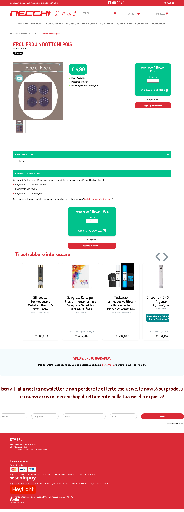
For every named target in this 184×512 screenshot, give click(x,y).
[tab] (92, 154)
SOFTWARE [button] (107, 23)
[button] (60, 65)
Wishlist (132, 13)
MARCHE (24, 33)
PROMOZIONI (158, 23)
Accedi (167, 2)
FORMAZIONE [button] (124, 23)
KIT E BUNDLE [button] (89, 23)
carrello (161, 13)
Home (15, 33)
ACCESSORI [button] (72, 23)
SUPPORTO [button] (141, 23)
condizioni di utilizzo (175, 423)
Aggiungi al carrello (153, 90)
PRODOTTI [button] (37, 23)
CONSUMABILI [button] (54, 23)
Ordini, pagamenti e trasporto (98, 199)
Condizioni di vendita (19, 3)
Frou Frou (34, 33)
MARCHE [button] (23, 23)
